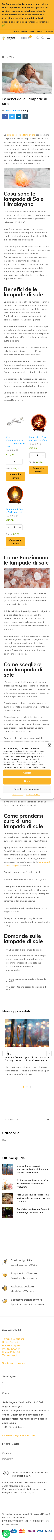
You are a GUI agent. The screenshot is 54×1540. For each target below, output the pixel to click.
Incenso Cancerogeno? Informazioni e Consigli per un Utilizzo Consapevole (27, 1059)
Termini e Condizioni (13, 1338)
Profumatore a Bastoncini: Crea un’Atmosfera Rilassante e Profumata (32, 1183)
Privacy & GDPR (11, 1348)
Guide (31, 31)
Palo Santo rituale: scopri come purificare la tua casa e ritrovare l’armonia (33, 1198)
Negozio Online (20, 31)
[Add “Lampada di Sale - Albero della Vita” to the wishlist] (48, 415)
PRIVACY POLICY (33, 795)
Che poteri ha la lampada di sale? (26, 949)
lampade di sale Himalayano (21, 134)
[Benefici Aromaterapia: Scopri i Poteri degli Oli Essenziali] (7, 1212)
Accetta (27, 772)
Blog (25, 110)
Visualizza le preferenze (27, 789)
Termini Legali (9, 1355)
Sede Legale (9, 1376)
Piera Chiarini (13, 110)
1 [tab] (23, 1087)
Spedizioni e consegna (14, 1362)
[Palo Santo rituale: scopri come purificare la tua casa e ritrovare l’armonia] (7, 1198)
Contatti (49, 31)
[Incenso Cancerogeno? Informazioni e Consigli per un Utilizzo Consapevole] (7, 1169)
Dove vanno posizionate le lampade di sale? (26, 980)
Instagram (7, 1458)
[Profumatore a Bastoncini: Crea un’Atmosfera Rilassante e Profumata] (7, 1184)
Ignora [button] (8, 25)
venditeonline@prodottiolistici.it (19, 1435)
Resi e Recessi (10, 1342)
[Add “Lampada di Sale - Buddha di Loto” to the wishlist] (25, 487)
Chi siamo (40, 31)
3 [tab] (30, 1087)
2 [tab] (27, 1087)
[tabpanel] (27, 1047)
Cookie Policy (18, 795)
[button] (49, 745)
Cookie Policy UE (11, 1351)
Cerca (48, 1119)
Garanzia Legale (11, 1345)
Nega (27, 781)
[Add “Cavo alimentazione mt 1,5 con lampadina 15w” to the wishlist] (25, 415)
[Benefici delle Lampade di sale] (5, 116)
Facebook (7, 1453)
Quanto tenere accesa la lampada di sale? (26, 987)
